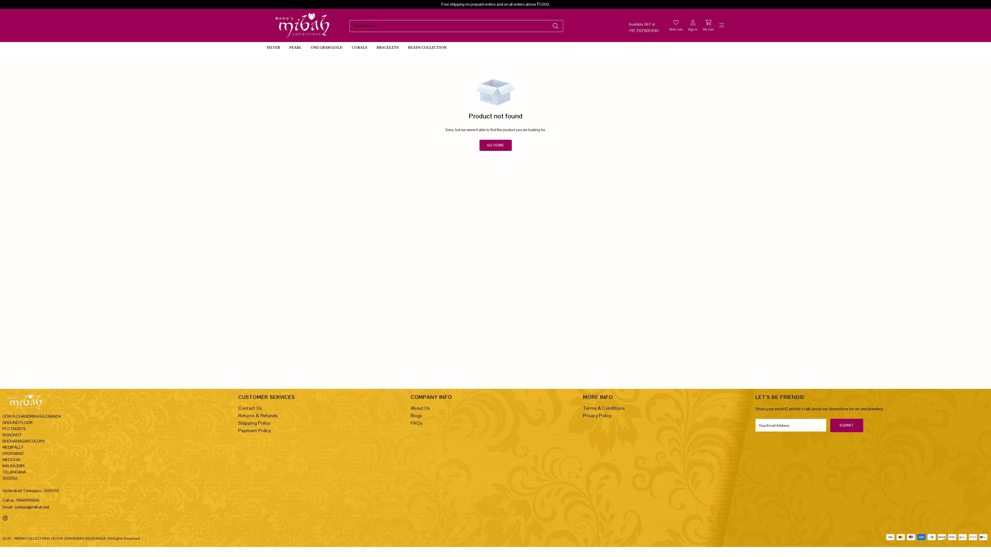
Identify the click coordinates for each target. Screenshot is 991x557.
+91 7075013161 (644, 30)
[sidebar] (721, 25)
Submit (847, 425)
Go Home (495, 145)
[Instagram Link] (6, 518)
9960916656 (27, 500)
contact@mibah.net (31, 507)
